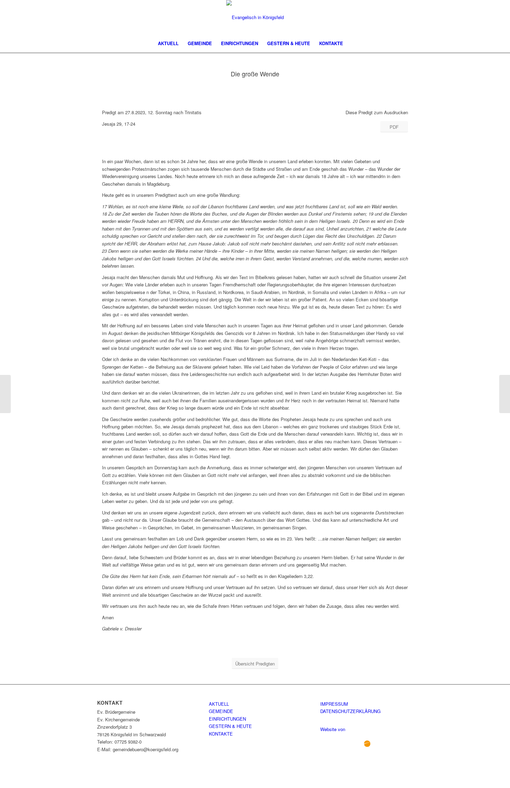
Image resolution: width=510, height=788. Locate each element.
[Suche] (352, 43)
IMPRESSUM (334, 704)
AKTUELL (219, 704)
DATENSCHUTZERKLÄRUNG (350, 711)
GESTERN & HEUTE (230, 726)
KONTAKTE (221, 733)
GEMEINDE (221, 711)
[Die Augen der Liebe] (5, 394)
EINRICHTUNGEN (227, 718)
